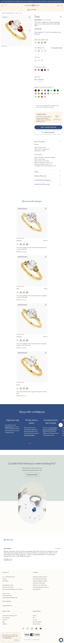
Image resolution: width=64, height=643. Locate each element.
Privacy (35, 615)
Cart (61, 5)
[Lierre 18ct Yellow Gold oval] (32, 374)
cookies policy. (8, 637)
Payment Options (37, 622)
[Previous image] (18, 222)
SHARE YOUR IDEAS (32, 475)
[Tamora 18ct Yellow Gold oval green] (32, 326)
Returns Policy (36, 624)
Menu (2, 5)
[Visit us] (6, 5)
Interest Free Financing (42, 184)
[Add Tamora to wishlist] (45, 208)
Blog (3, 622)
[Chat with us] (61, 640)
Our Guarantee (6, 617)
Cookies (35, 619)
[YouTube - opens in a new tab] (41, 629)
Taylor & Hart (32, 5)
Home (3, 13)
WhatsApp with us (7, 595)
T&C (34, 617)
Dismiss (16, 640)
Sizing (36, 172)
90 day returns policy (29, 435)
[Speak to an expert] (58, 5)
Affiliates (4, 624)
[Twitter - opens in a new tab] (36, 629)
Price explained (38, 32)
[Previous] (3, 425)
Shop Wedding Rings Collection (41, 587)
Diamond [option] (40, 79)
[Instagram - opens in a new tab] (32, 629)
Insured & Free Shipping (42, 180)
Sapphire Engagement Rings (40, 581)
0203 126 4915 (6, 593)
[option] (35, 51)
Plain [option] (35, 79)
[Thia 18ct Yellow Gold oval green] (32, 278)
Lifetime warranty (40, 176)
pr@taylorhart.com (7, 605)
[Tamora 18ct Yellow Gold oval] (32, 230)
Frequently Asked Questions (9, 615)
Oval (17, 13)
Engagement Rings (10, 13)
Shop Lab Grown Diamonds (40, 585)
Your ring (33, 9)
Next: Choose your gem (48, 127)
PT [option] (35, 42)
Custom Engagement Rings (40, 579)
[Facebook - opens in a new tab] (23, 629)
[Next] (61, 425)
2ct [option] (39, 60)
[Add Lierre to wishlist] (45, 352)
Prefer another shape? (56, 47)
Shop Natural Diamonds (39, 583)
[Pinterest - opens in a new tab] (28, 629)
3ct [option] (42, 60)
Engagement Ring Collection (40, 576)
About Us (4, 619)
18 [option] (38, 42)
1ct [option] (35, 60)
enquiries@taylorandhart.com (10, 597)
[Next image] (29, 30)
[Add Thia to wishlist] (60, 16)
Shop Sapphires (37, 589)
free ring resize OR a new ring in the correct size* (50, 429)
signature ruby (8, 427)
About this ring (39, 142)
